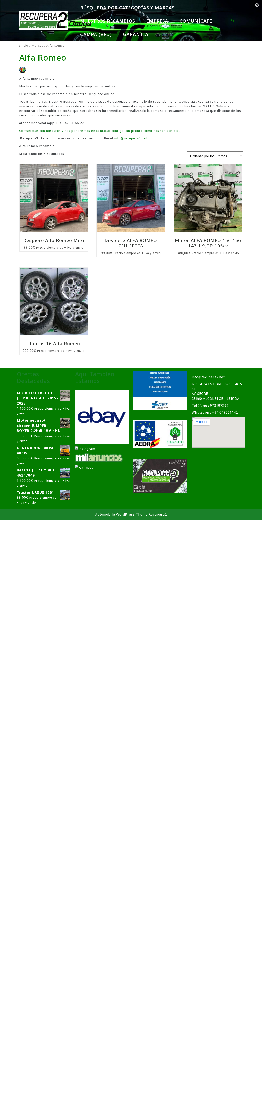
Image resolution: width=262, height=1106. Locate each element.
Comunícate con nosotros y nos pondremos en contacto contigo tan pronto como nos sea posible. (99, 130)
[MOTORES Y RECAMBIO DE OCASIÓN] (102, 417)
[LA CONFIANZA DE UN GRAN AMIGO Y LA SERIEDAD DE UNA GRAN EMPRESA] (99, 457)
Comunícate (196, 21)
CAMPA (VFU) (96, 34)
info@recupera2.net (130, 138)
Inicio (23, 45)
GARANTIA (135, 34)
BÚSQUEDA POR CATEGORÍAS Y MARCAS (127, 7)
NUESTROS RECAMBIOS (107, 21)
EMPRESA (157, 21)
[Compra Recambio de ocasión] (84, 467)
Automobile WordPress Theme (121, 514)
